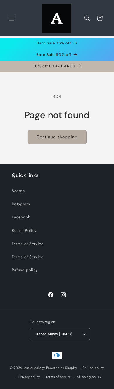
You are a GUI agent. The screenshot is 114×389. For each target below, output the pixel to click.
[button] (11, 18)
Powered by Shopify (61, 367)
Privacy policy (29, 376)
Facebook (21, 217)
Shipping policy (89, 376)
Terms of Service (28, 244)
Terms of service (58, 376)
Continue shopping (57, 137)
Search (18, 191)
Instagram (21, 204)
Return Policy (24, 230)
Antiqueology (34, 367)
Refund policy (25, 270)
